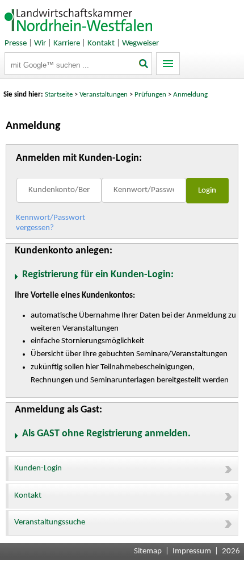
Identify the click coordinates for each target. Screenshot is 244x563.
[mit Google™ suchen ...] (144, 65)
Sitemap (148, 551)
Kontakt (101, 43)
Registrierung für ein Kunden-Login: (97, 275)
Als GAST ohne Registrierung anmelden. (106, 434)
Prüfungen (151, 94)
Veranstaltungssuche (49, 522)
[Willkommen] (79, 34)
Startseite (59, 94)
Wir (40, 43)
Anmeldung (190, 94)
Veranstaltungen (103, 94)
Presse (16, 43)
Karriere (66, 43)
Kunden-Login (38, 468)
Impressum (192, 551)
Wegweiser (140, 43)
